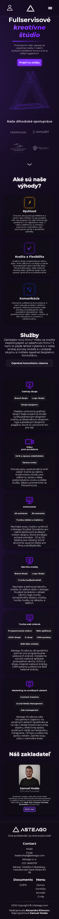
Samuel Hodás (39, 913)
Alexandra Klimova (37, 910)
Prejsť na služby (29, 62)
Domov (41, 885)
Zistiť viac (29, 809)
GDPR (23, 885)
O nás (41, 896)
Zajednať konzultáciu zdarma (29, 363)
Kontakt (40, 892)
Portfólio (41, 889)
